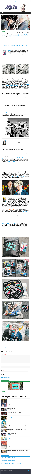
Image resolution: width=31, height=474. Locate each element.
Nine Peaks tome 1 (25, 35)
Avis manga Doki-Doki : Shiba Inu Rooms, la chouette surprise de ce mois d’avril (17, 450)
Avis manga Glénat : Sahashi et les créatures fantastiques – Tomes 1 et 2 (16, 437)
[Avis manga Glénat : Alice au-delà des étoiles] (4, 420)
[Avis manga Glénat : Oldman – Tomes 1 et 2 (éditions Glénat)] (4, 399)
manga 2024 (18, 35)
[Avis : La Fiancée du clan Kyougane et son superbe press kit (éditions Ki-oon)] (15, 382)
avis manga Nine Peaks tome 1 (19, 34)
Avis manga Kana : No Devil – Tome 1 (12, 433)
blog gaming (25, 34)
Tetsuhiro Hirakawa (4, 36)
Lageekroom (9, 34)
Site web (2, 374)
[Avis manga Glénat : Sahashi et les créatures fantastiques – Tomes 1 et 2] (4, 437)
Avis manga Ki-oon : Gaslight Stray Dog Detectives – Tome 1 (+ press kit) (16, 429)
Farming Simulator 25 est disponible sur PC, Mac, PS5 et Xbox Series (14, 347)
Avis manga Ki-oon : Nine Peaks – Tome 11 (12, 408)
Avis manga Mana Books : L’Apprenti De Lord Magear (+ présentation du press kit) (18, 416)
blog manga (5, 35)
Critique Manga (8, 35)
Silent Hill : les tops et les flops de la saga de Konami (8, 460)
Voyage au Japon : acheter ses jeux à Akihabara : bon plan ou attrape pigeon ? (11, 463)
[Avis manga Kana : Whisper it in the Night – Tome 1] (4, 403)
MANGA (3, 31)
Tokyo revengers (9, 36)
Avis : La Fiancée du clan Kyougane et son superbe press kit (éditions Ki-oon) (14, 393)
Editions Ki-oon (12, 35)
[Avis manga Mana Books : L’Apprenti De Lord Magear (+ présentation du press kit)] (4, 416)
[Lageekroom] (15, 3)
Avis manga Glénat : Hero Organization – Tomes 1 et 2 (14, 412)
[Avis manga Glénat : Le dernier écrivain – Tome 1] (4, 445)
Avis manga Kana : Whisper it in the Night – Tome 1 (13, 404)
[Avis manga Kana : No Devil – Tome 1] (4, 433)
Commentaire (3, 354)
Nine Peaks (22, 35)
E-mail (2, 370)
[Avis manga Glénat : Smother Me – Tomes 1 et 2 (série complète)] (4, 441)
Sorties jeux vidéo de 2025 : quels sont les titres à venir (8, 457)
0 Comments (13, 34)
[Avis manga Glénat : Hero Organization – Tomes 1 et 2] (4, 412)
